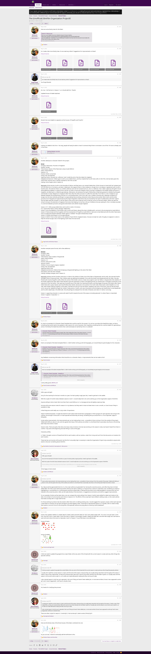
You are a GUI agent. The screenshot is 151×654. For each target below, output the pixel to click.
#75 (120, 512)
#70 (120, 340)
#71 (120, 364)
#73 (120, 450)
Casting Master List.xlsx (53, 151)
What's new (46, 5)
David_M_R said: (46, 567)
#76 (120, 551)
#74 (120, 475)
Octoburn (32, 21)
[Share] (118, 27)
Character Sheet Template (49, 331)
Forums (38, 5)
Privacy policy (109, 652)
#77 (120, 564)
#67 (120, 158)
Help (114, 652)
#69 (120, 320)
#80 (120, 620)
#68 (120, 245)
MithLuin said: (45, 77)
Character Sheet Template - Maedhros (52, 347)
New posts (31, 7)
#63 (120, 74)
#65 (120, 117)
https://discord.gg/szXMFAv (99, 12)
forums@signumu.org (74, 11)
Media (54, 5)
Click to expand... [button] (81, 380)
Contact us (93, 652)
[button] (50, 4)
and (50, 241)
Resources (62, 5)
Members (71, 5)
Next (46, 23)
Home (32, 5)
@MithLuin (54, 382)
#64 (120, 87)
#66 (120, 143)
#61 (120, 26)
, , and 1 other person (55, 446)
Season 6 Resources (47, 33)
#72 (120, 389)
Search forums (38, 7)
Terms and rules (100, 652)
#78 (120, 584)
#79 (120, 598)
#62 (120, 48)
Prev (32, 23)
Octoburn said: (45, 453)
